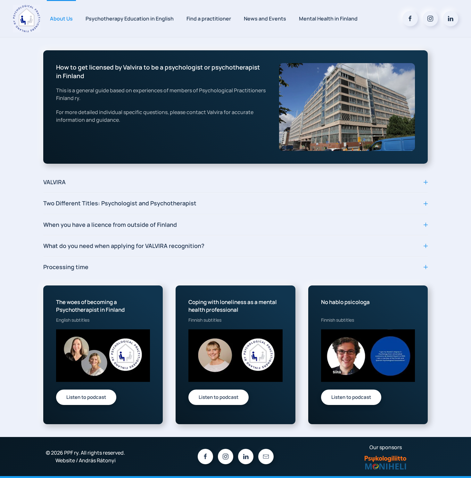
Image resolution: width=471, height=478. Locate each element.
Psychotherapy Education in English (130, 18)
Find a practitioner (208, 18)
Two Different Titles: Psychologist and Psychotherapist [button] (119, 203)
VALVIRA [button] (54, 182)
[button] (103, 355)
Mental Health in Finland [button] (328, 18)
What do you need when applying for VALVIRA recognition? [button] (123, 246)
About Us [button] (61, 18)
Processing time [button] (65, 267)
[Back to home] (26, 18)
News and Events (265, 18)
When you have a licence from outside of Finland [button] (110, 224)
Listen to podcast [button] (86, 397)
